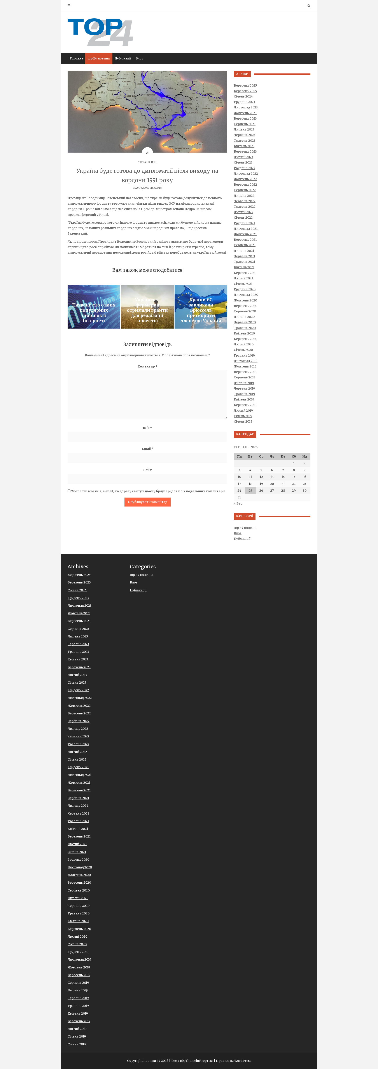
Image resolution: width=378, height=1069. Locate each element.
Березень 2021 (245, 273)
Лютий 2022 (243, 212)
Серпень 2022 (245, 190)
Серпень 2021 (245, 245)
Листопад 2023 (246, 107)
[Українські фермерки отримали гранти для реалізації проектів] (147, 307)
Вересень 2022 (245, 184)
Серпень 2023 (245, 124)
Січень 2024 (243, 96)
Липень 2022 (244, 196)
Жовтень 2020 (245, 300)
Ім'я (147, 428)
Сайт (147, 470)
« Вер (238, 503)
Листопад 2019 (245, 361)
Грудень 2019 (244, 355)
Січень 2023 (243, 162)
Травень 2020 (245, 328)
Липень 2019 (244, 383)
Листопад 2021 (246, 229)
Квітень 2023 (244, 146)
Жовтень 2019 (245, 366)
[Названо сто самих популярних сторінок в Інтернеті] (94, 307)
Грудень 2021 (244, 223)
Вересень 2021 (245, 240)
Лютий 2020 (244, 344)
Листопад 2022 (246, 174)
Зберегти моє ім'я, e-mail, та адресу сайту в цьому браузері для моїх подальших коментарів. (148, 491)
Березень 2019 (245, 405)
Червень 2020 (245, 322)
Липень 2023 (244, 129)
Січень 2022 (243, 217)
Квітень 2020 (244, 333)
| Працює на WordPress (232, 1061)
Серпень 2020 (245, 311)
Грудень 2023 (244, 102)
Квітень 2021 (244, 267)
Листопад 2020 (246, 295)
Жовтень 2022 (245, 179)
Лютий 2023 (243, 157)
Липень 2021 (244, 251)
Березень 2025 (245, 91)
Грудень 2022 (244, 168)
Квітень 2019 (244, 399)
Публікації (123, 58)
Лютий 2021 (243, 278)
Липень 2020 (244, 317)
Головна (76, 58)
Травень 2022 (245, 207)
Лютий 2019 (243, 411)
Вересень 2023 (245, 118)
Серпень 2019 (244, 377)
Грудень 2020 (245, 289)
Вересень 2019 (245, 372)
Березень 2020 (245, 339)
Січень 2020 (243, 350)
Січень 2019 (243, 416)
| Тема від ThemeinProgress (191, 1061)
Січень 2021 (243, 284)
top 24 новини (99, 58)
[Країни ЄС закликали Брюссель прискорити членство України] (201, 307)
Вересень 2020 (245, 306)
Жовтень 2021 (245, 234)
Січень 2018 (243, 421)
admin (158, 187)
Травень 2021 (244, 262)
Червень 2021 (244, 256)
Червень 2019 (244, 388)
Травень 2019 (244, 394)
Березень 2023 (245, 151)
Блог (139, 58)
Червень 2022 (245, 201)
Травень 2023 (244, 141)
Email (147, 449)
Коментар (148, 366)
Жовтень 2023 (245, 113)
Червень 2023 (244, 135)
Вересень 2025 (245, 85)
